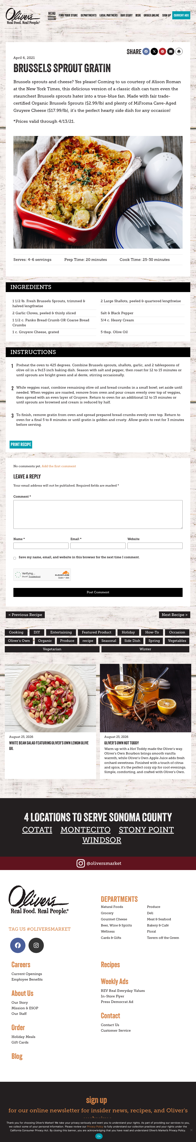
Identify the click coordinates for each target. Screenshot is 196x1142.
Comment (22, 496)
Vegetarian (52, 649)
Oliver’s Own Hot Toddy (121, 742)
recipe (87, 641)
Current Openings (26, 974)
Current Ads (181, 15)
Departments (88, 15)
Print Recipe (21, 444)
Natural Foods (112, 907)
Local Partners (109, 15)
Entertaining (61, 632)
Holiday (128, 632)
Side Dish (132, 641)
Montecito (85, 829)
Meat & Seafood (159, 919)
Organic (45, 641)
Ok (99, 1136)
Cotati (37, 829)
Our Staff (19, 1014)
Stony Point (146, 829)
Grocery (107, 913)
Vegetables (177, 641)
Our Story (126, 15)
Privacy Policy (95, 1126)
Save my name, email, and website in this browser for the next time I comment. (79, 557)
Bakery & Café (158, 925)
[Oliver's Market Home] (52, 900)
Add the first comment (59, 466)
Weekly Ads (114, 981)
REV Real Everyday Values (123, 991)
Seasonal (108, 641)
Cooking (16, 632)
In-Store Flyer (112, 996)
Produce (67, 641)
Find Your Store (68, 15)
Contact (110, 1015)
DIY (37, 632)
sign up (96, 1099)
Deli (150, 913)
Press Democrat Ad (117, 1002)
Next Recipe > (175, 615)
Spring (154, 641)
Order (18, 1027)
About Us (22, 993)
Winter (145, 649)
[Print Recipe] (179, 51)
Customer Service (116, 1030)
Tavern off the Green (163, 938)
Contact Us (110, 1025)
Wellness (108, 931)
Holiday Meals (23, 1037)
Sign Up (166, 15)
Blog (138, 15)
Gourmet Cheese (114, 919)
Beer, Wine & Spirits (116, 925)
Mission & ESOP (24, 1008)
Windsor (101, 840)
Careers (20, 964)
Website (133, 539)
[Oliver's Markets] (23, 16)
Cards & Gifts (111, 938)
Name (19, 539)
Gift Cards (20, 1042)
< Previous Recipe (25, 615)
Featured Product (96, 632)
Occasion (177, 632)
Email (76, 539)
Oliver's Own (19, 641)
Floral (151, 931)
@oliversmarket (104, 863)
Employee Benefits (27, 979)
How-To (152, 632)
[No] (191, 1130)
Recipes (110, 964)
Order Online (151, 15)
